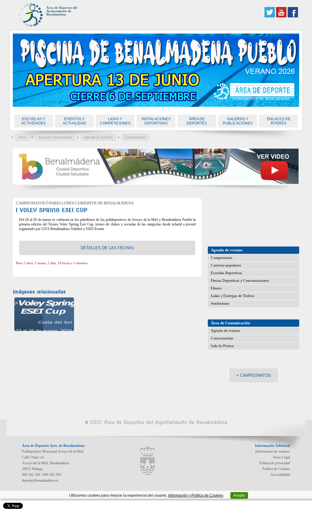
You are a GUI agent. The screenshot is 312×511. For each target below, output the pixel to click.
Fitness (216, 288)
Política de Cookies (276, 469)
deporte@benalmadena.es (40, 480)
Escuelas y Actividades (33, 121)
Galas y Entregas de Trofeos (232, 296)
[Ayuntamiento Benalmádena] (147, 460)
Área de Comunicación (55, 137)
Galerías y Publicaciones (238, 121)
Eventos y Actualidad (74, 121)
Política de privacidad (274, 463)
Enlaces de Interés (278, 121)
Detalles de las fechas (107, 248)
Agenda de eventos (98, 137)
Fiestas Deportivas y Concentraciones (240, 281)
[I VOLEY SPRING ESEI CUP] (44, 314)
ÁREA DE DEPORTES (197, 121)
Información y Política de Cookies (195, 495)
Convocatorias (222, 338)
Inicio (22, 137)
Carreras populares (226, 265)
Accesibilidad (280, 475)
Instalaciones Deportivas (156, 121)
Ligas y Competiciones (115, 121)
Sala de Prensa (222, 346)
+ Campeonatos (253, 375)
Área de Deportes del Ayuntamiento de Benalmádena (61, 11)
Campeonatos (135, 137)
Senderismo (220, 303)
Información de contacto (272, 451)
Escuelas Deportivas (226, 273)
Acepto (239, 495)
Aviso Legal (281, 457)
